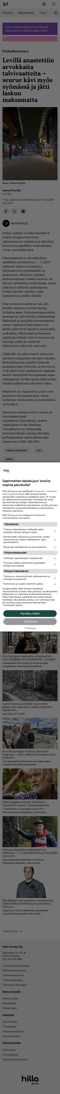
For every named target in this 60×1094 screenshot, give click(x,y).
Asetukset (30, 622)
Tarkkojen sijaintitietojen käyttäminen (23, 558)
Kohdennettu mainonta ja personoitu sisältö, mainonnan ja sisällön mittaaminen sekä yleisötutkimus (26, 539)
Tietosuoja (30, 628)
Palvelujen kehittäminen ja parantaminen (24, 547)
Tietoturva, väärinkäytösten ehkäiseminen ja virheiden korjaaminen (26, 578)
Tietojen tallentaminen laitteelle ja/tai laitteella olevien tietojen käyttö (23, 531)
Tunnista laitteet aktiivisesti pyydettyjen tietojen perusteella (24, 564)
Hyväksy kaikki (30, 614)
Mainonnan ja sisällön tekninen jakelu (23, 584)
